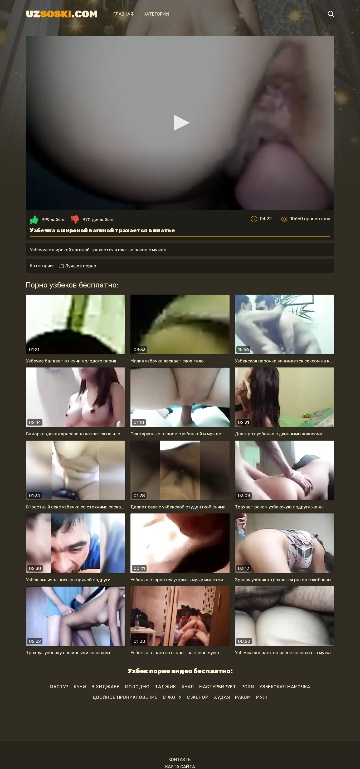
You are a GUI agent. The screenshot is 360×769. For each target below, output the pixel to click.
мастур (59, 686)
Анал (187, 686)
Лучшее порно (80, 265)
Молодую (137, 686)
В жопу (172, 697)
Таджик (165, 686)
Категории (156, 14)
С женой (198, 697)
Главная (123, 14)
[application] (180, 123)
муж (261, 697)
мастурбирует (217, 686)
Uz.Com (62, 14)
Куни (80, 686)
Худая (222, 697)
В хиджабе (105, 686)
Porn (247, 686)
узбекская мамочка (284, 686)
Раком (243, 697)
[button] (180, 122)
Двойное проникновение (125, 697)
